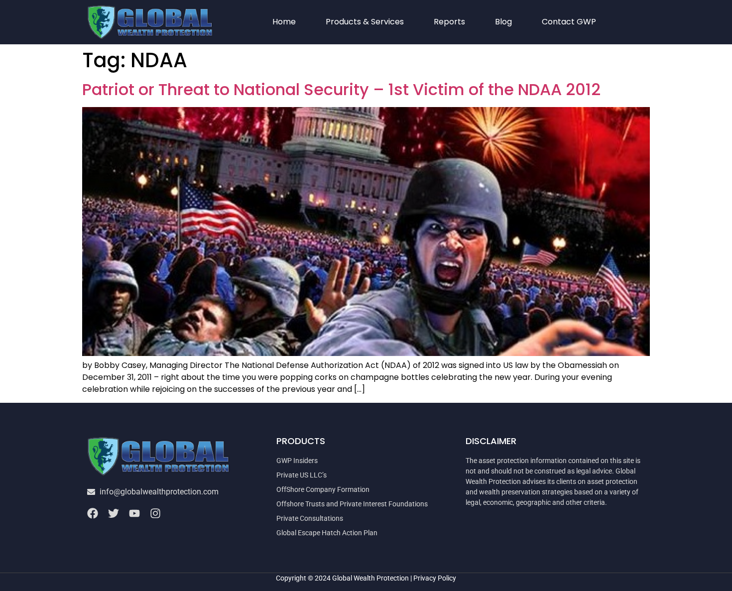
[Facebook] (92, 513)
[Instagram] (155, 513)
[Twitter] (113, 513)
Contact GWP (569, 21)
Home (284, 21)
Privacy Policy (434, 578)
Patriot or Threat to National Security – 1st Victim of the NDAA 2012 (341, 89)
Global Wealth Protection (370, 578)
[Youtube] (134, 513)
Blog (503, 21)
